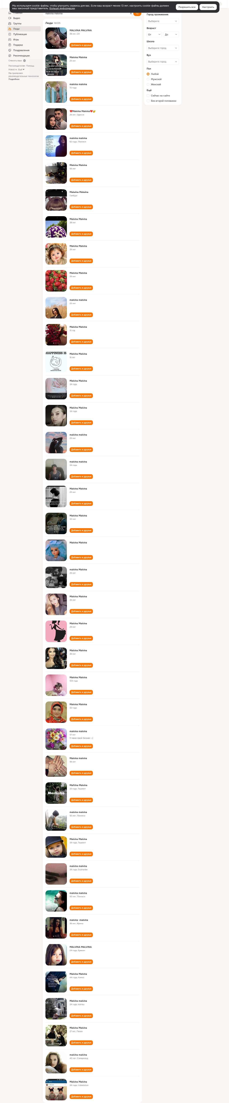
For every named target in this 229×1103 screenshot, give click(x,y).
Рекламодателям (17, 65)
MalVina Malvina (78, 785)
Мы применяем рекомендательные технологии (24, 76)
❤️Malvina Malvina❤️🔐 (83, 111)
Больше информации (62, 8)
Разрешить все (187, 7)
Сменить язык (15, 60)
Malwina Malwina (79, 192)
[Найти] (137, 13)
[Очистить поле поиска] (131, 13)
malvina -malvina (79, 919)
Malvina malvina (78, 758)
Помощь (30, 65)
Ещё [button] (20, 69)
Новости (13, 69)
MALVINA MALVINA (81, 30)
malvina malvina (78, 84)
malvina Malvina (78, 569)
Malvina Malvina (78, 57)
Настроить (208, 7)
